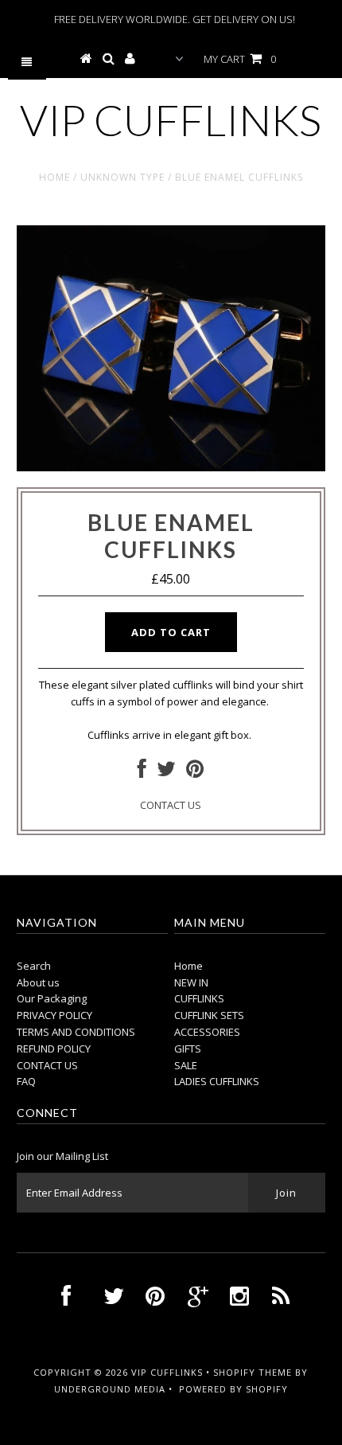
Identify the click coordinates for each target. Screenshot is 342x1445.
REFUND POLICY (54, 1048)
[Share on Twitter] (166, 772)
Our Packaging (52, 998)
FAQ (26, 1081)
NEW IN (191, 982)
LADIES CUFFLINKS (216, 1081)
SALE (185, 1065)
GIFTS (187, 1048)
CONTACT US (170, 805)
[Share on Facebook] (142, 772)
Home (54, 177)
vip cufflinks (170, 120)
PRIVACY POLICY (54, 1015)
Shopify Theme (252, 1372)
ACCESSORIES (207, 1032)
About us (38, 982)
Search (34, 966)
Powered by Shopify (233, 1389)
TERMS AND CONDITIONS (76, 1032)
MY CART (240, 59)
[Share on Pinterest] (195, 772)
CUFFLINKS (199, 998)
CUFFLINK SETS (209, 1015)
